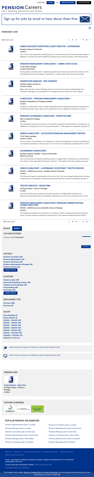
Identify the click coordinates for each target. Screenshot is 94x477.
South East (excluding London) (16, 282)
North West (9, 290)
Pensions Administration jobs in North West (21, 435)
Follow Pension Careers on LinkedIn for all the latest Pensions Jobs (34, 355)
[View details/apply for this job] (11, 49)
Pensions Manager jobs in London (18, 428)
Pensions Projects (11, 267)
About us (8, 452)
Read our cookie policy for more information (41, 472)
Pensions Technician (12, 262)
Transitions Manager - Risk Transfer (38, 81)
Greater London (11, 280)
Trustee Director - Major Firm (35, 186)
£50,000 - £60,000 (12, 328)
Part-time (8, 305)
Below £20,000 (10, 318)
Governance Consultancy (33, 151)
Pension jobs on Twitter (14, 455)
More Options (10, 270)
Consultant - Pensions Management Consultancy (45, 99)
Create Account (68, 2)
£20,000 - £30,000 (12, 320)
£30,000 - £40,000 (12, 323)
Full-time (9, 303)
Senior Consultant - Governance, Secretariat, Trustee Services (52, 168)
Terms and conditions (32, 452)
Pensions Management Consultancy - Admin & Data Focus (48, 64)
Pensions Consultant (12, 257)
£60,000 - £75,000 (12, 330)
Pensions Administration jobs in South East (65, 428)
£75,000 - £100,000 (12, 333)
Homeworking (10, 287)
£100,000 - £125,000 (12, 335)
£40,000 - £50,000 (12, 325)
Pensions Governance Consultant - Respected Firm (45, 116)
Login (50, 2)
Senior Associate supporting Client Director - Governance (50, 46)
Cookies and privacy (50, 452)
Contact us (18, 452)
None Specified (10, 315)
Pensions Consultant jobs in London (62, 425)
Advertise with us (66, 452)
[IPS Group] (11, 379)
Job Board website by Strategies (17, 468)
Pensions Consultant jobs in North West (64, 435)
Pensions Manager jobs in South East (63, 432)
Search (17, 228)
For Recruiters (83, 2)
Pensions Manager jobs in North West (19, 438)
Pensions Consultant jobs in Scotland (19, 442)
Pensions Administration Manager (17, 264)
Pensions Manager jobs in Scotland (62, 442)
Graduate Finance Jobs (43, 465)
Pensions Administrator (13, 259)
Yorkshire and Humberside (15, 285)
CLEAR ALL (86, 246)
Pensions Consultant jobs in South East (20, 432)
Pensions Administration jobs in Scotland (64, 438)
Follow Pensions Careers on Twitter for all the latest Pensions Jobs (34, 347)
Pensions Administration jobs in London (20, 425)
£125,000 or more (11, 338)
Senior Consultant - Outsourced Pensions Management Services (52, 134)
